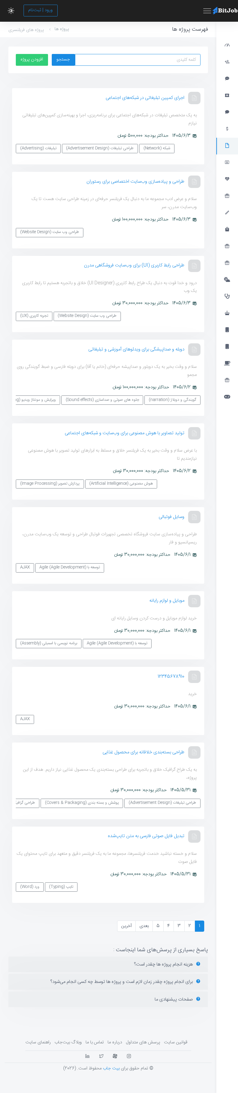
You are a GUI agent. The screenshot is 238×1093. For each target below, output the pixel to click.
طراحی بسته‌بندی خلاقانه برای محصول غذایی (143, 752)
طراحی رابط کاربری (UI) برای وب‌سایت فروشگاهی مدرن (134, 265)
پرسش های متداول (143, 1042)
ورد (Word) (29, 887)
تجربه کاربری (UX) (34, 316)
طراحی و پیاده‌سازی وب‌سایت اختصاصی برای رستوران (135, 181)
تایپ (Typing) (61, 887)
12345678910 (171, 676)
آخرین (126, 926)
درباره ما (115, 1042)
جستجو (63, 59)
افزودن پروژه (31, 59)
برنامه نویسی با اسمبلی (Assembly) (48, 643)
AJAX (25, 567)
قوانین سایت (175, 1042)
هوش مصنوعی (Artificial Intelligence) (121, 483)
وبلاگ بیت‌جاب (68, 1042)
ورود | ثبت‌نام (40, 10)
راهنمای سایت (38, 1042)
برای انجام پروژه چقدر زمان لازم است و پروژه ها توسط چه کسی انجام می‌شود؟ (122, 982)
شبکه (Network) (156, 148)
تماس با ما (95, 1042)
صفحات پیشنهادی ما (174, 999)
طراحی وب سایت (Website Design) (49, 232)
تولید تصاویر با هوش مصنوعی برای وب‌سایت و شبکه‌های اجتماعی (124, 433)
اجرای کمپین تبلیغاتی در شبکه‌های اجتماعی (145, 98)
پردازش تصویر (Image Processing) (50, 483)
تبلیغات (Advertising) (38, 148)
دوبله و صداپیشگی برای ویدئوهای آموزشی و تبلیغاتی (136, 349)
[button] (11, 11)
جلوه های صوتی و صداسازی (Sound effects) (102, 400)
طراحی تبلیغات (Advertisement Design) (100, 148)
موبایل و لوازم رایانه (166, 600)
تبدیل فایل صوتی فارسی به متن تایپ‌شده (146, 836)
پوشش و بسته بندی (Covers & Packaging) (82, 803)
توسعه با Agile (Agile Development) (69, 567)
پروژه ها (62, 29)
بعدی (144, 926)
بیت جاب (111, 1068)
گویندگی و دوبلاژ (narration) (172, 400)
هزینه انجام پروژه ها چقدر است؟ (164, 964)
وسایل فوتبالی (171, 517)
